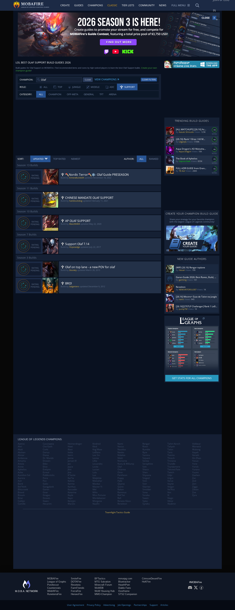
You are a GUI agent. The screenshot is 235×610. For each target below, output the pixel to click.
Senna (145, 460)
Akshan (21, 452)
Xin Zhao (196, 458)
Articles (164, 605)
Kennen (71, 501)
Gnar (45, 492)
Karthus (72, 486)
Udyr (169, 475)
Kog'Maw (97, 449)
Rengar (146, 443)
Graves (46, 498)
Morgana (97, 501)
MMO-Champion (103, 594)
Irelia (70, 452)
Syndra (146, 503)
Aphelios (22, 469)
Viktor (170, 501)
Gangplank (48, 486)
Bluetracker (124, 581)
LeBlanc (97, 452)
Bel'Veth (22, 486)
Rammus (122, 492)
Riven (145, 446)
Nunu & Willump (126, 463)
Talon (170, 449)
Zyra (194, 495)
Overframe (123, 591)
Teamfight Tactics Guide (117, 512)
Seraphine (147, 463)
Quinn (121, 486)
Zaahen (196, 475)
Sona (145, 492)
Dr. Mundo (48, 458)
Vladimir (171, 503)
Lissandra (97, 463)
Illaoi (70, 449)
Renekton (122, 503)
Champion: (26, 79)
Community (147, 5)
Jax (69, 463)
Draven (46, 460)
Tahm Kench (173, 443)
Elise (45, 466)
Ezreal (46, 472)
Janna (70, 458)
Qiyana (121, 483)
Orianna (122, 469)
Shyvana (146, 475)
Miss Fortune (99, 495)
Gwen (46, 501)
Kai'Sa (71, 478)
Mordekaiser (99, 498)
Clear (88, 79)
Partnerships (140, 605)
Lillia (95, 460)
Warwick (196, 446)
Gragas (46, 495)
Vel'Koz (171, 489)
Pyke (120, 480)
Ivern (70, 455)
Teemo (171, 455)
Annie (21, 466)
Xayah (195, 452)
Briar (20, 498)
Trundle (171, 463)
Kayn (70, 498)
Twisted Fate (173, 469)
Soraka (146, 495)
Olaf (120, 466)
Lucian (96, 469)
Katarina (72, 492)
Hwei (70, 446)
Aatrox (21, 443)
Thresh (171, 458)
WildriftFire (53, 591)
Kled (95, 446)
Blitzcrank (23, 489)
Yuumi (195, 472)
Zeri (194, 483)
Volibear (196, 443)
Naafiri (96, 503)
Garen (46, 489)
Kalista (71, 480)
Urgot (170, 478)
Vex (169, 492)
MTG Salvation (103, 581)
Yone (194, 463)
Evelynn (47, 469)
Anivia (21, 463)
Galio (45, 483)
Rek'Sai (121, 495)
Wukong (196, 449)
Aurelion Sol (24, 475)
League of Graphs (56, 581)
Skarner (146, 486)
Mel (94, 489)
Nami (120, 443)
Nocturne (122, 460)
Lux (94, 475)
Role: (23, 87)
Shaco (145, 469)
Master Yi (97, 486)
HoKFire (146, 581)
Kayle (70, 495)
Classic (112, 5)
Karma (71, 483)
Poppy (121, 478)
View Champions (107, 78)
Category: (26, 94)
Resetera (75, 584)
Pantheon (122, 475)
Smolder (146, 489)
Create (65, 5)
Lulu (95, 472)
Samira (146, 455)
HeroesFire (76, 594)
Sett (144, 466)
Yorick (195, 466)
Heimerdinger (75, 443)
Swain (145, 498)
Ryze (144, 452)
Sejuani (146, 458)
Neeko (121, 452)
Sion (144, 480)
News (162, 5)
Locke (95, 466)
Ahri (20, 446)
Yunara (196, 469)
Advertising (109, 605)
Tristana (171, 460)
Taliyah (171, 446)
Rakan (121, 489)
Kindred (96, 443)
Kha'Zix (71, 503)
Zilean (195, 489)
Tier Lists (128, 5)
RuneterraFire (54, 594)
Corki (45, 449)
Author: (129, 158)
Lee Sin (96, 455)
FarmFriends (77, 588)
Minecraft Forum (103, 584)
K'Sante (71, 475)
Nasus (121, 446)
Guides (78, 5)
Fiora (45, 478)
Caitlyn (21, 501)
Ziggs (195, 486)
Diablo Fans (124, 588)
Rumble (146, 449)
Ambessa (22, 458)
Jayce (70, 466)
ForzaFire (76, 591)
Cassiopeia (48, 443)
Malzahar (97, 480)
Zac (194, 478)
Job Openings (124, 605)
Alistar (21, 455)
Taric (170, 452)
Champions (95, 5)
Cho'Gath (47, 446)
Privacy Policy (94, 605)
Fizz (45, 480)
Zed (194, 480)
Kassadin (72, 489)
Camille (22, 503)
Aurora (21, 478)
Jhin (69, 469)
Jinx (69, 472)
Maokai (96, 483)
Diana (46, 455)
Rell (119, 498)
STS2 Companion (127, 594)
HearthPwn (124, 584)
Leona (96, 458)
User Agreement (75, 605)
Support (154, 605)
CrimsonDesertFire (152, 578)
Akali (20, 449)
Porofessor (53, 584)
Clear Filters (149, 79)
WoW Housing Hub (105, 591)
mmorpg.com (125, 578)
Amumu (22, 460)
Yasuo (195, 460)
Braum (21, 495)
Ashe (20, 472)
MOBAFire (52, 578)
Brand (21, 492)
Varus (170, 480)
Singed (145, 478)
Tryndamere (173, 466)
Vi (168, 495)
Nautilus (122, 449)
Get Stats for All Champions (192, 378)
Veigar (170, 486)
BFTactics (100, 578)
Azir (20, 480)
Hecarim (47, 503)
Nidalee (121, 455)
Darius (46, 452)
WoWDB (99, 588)
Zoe (194, 492)
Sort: (20, 158)
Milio (95, 492)
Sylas (145, 501)
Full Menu (178, 5)
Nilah (120, 458)
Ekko (45, 463)
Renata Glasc (124, 501)
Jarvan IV (72, 460)
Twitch (170, 472)
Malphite (97, 478)
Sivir (144, 483)
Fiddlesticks (49, 475)
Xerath (195, 455)
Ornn (120, 472)
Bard (20, 483)
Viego (170, 498)
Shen (145, 472)
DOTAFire (76, 581)
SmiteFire (76, 578)
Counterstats (54, 588)
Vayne (170, 483)
